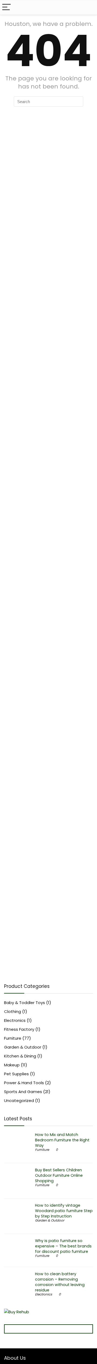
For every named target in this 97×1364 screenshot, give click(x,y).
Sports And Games (23, 1091)
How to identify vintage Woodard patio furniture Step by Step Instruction (64, 1211)
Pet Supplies (16, 1074)
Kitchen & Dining (20, 1056)
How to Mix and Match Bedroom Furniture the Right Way (62, 1140)
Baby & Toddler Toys (24, 1002)
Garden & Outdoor (22, 1047)
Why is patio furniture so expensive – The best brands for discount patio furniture (63, 1246)
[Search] (88, 7)
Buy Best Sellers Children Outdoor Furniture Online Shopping (59, 1175)
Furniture (12, 1038)
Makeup (12, 1065)
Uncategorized (19, 1100)
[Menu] (6, 7)
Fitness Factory (19, 1029)
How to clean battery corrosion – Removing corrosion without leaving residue (60, 1282)
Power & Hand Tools (24, 1083)
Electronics (15, 1020)
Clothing (12, 1011)
